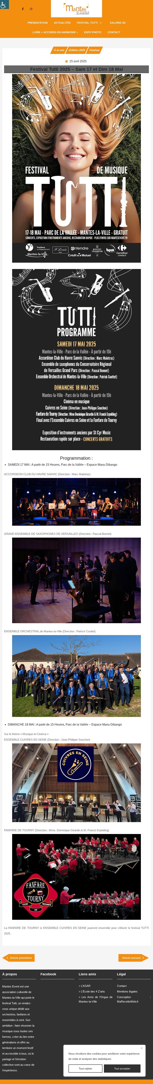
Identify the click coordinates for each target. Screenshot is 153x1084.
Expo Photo (92, 32)
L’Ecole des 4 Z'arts (93, 991)
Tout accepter (122, 1068)
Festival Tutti (87, 22)
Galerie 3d (118, 22)
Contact (114, 32)
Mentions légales (127, 991)
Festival (94, 50)
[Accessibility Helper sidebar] (4, 4)
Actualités (62, 22)
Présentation (38, 22)
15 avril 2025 (78, 61)
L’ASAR (85, 985)
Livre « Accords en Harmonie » (55, 32)
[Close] (141, 1048)
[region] (104, 1061)
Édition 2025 (77, 50)
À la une (59, 50)
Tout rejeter (85, 1068)
